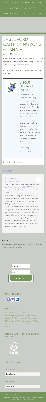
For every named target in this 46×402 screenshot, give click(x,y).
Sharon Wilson (26, 88)
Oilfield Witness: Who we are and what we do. (20, 315)
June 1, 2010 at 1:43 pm (12, 181)
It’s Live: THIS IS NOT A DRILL (15, 312)
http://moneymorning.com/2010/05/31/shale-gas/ (21, 187)
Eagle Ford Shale (17, 162)
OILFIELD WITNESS (12, 362)
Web (26, 147)
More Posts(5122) (27, 151)
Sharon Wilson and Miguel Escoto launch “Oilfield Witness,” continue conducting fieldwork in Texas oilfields (21, 324)
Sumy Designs (27, 397)
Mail (22, 147)
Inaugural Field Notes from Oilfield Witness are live (21, 318)
